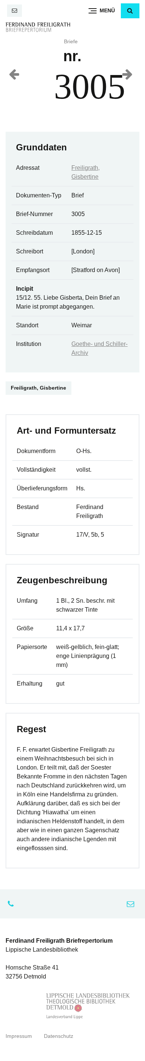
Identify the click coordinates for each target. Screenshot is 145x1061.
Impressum (19, 1036)
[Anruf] (13, 904)
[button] (130, 10)
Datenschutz (58, 1036)
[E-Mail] (14, 10)
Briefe (71, 41)
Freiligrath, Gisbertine (38, 388)
